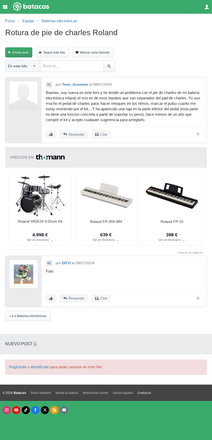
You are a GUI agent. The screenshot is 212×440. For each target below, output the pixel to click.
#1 (49, 84)
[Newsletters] (64, 410)
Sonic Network (41, 393)
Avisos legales (123, 393)
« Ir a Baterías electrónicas (28, 316)
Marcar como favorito (95, 52)
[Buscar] (109, 66)
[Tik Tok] (26, 410)
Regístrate (18, 367)
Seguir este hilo (54, 52)
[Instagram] (7, 410)
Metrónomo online (95, 393)
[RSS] (54, 410)
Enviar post (20, 52)
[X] (45, 410)
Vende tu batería (66, 393)
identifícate (40, 367)
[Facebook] (35, 410)
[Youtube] (16, 410)
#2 (49, 263)
